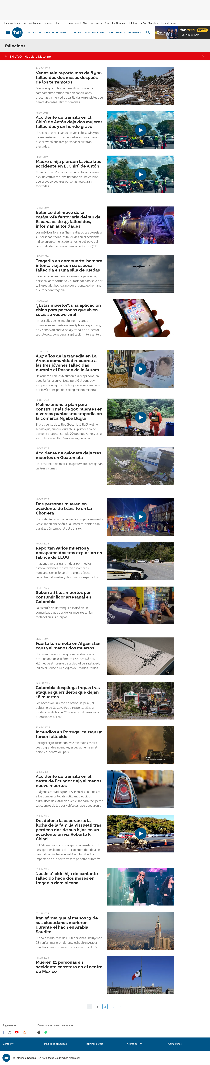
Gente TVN (8, 1043)
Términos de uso (94, 1043)
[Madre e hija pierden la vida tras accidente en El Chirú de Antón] (140, 174)
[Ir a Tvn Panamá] (17, 32)
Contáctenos (175, 1043)
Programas (133, 32)
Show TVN (49, 32)
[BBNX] (6, 1058)
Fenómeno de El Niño (76, 23)
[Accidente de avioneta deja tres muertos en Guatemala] (140, 466)
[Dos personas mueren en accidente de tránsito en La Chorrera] (140, 517)
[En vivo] (183, 29)
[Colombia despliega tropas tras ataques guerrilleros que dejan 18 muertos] (140, 700)
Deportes (61, 32)
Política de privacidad (55, 1043)
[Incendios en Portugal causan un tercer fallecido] (140, 745)
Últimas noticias (11, 23)
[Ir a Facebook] (3, 1032)
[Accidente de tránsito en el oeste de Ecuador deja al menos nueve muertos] (140, 789)
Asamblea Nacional (115, 23)
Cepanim (48, 23)
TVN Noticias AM (189, 34)
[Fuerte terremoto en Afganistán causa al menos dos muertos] (140, 656)
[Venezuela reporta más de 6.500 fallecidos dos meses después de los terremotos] (140, 86)
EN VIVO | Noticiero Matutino (30, 56)
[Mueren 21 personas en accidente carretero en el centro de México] (140, 975)
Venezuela (96, 23)
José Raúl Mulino (32, 23)
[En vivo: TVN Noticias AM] (166, 32)
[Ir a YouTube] (17, 1032)
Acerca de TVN (134, 1043)
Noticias (33, 32)
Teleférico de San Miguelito (143, 23)
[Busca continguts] (148, 32)
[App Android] (46, 1032)
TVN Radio (77, 32)
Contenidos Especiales (97, 32)
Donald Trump (168, 23)
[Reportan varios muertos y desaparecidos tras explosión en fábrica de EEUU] (140, 561)
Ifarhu (59, 23)
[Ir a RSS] (25, 1032)
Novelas (120, 32)
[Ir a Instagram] (10, 1032)
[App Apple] (39, 1032)
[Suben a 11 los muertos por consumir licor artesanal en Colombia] (140, 605)
